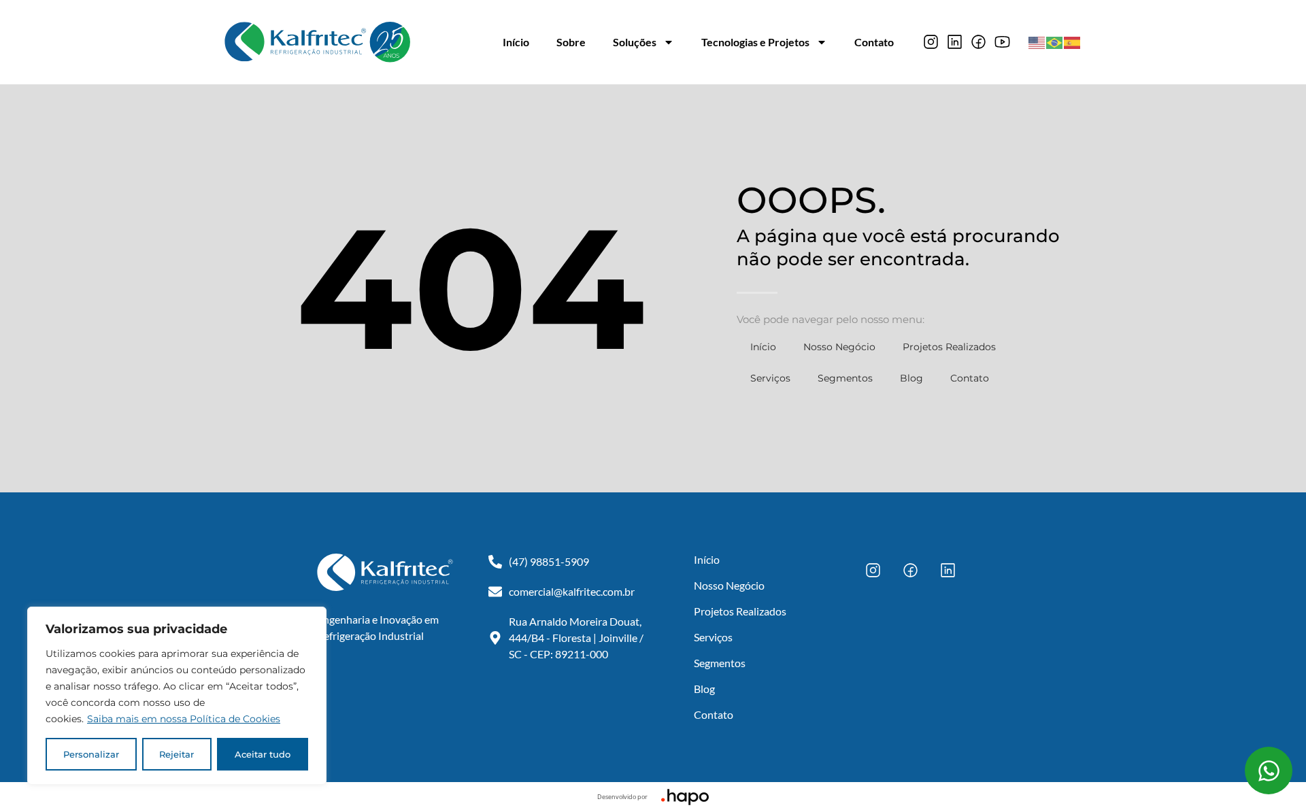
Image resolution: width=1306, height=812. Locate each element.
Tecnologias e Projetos (755, 41)
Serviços (770, 378)
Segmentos (845, 378)
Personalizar (91, 754)
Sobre (571, 41)
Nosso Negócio (839, 347)
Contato (874, 41)
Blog (911, 378)
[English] (1037, 41)
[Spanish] (1073, 41)
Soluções (634, 41)
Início (516, 41)
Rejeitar (176, 754)
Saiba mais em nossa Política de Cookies (183, 719)
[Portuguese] (1055, 41)
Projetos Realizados (949, 347)
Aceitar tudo (262, 754)
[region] (176, 696)
